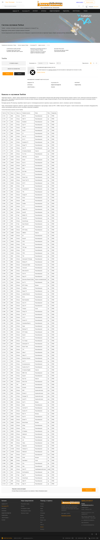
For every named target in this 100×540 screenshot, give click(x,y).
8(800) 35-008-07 (79, 2)
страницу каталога (52, 69)
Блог (41, 522)
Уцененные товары (25, 513)
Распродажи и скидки (25, 508)
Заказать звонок (89, 2)
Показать (8, 73)
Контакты (42, 529)
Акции (41, 508)
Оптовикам (42, 513)
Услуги (41, 510)
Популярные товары (25, 503)
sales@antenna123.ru (87, 505)
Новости (42, 524)
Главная (42, 503)
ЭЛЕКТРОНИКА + (76, 10)
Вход (7, 2)
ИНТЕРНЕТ (35, 10)
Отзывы (42, 506)
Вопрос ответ (43, 520)
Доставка (42, 517)
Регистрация (11, 2)
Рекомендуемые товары (26, 510)
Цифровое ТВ (16, 10)
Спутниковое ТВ (25, 10)
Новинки (22, 506)
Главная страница (41, 72)
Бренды (42, 515)
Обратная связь (7, 538)
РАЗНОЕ (85, 10)
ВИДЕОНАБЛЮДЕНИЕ (55, 10)
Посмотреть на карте (66, 515)
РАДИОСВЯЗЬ (66, 10)
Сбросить (19, 73)
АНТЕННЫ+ (43, 10)
